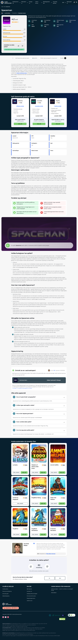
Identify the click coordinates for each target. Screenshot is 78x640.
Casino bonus (36, 2)
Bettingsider (69, 2)
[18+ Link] (50, 615)
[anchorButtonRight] (65, 58)
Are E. (53, 370)
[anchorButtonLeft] (12, 58)
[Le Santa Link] (20, 453)
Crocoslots (39, 100)
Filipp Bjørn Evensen (22, 13)
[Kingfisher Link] (20, 517)
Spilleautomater (15, 2)
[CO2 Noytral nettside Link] (72, 615)
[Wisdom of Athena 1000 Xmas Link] (39, 453)
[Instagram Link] (8, 617)
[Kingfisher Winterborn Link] (39, 517)
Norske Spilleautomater (22, 73)
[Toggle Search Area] (76, 2)
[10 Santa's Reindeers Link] (57, 517)
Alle (4, 6)
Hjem (2, 6)
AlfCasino (20, 100)
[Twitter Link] (3, 617)
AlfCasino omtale (20, 106)
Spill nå (20, 123)
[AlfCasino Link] (14, 101)
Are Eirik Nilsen (7, 13)
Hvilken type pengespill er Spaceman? (48, 58)
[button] (74, 2)
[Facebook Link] (5, 617)
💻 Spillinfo (34, 58)
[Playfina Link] (52, 101)
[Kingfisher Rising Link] (39, 486)
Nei (60, 578)
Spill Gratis (16, 472)
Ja (49, 578)
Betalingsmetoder (46, 2)
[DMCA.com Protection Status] (62, 619)
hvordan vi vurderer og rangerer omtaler (22, 388)
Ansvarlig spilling (55, 2)
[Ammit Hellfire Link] (57, 453)
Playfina (58, 100)
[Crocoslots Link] (33, 101)
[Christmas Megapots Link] (20, 486)
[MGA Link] (64, 615)
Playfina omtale (57, 106)
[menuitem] (16, 2)
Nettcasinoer (23, 2)
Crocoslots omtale (39, 106)
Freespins (30, 2)
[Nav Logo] (6, 2)
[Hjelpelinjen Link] (56, 615)
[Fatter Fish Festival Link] (57, 486)
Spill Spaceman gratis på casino (22, 58)
